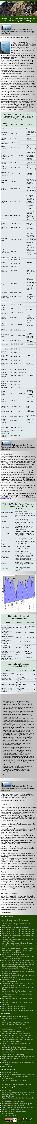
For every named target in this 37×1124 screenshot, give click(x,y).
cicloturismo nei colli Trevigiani (13, 1106)
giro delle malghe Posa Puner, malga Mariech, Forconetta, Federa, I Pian (18, 1040)
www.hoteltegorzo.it (6, 498)
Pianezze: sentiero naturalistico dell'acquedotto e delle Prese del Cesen (16, 1033)
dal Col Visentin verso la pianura (13, 1006)
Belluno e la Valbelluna (10, 1115)
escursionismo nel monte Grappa (13, 1102)
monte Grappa (7, 1090)
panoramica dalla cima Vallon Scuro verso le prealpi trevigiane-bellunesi (17, 992)
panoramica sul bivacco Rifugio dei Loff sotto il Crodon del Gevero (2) (18, 976)
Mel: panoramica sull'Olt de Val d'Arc (15, 968)
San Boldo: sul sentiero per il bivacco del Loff (18, 970)
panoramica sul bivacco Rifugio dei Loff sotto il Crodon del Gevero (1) (18, 973)
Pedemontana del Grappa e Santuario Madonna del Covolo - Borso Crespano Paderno (15, 1018)
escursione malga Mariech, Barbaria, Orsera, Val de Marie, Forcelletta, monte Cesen (18, 1036)
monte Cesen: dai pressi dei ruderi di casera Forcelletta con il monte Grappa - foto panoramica (17, 945)
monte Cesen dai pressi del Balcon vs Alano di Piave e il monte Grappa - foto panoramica (18, 961)
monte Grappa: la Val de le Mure (13, 1024)
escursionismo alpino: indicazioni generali (16, 1084)
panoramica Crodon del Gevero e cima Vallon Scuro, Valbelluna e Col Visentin (18, 984)
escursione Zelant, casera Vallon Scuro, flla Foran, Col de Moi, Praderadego (17, 1054)
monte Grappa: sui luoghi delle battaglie (16, 1022)
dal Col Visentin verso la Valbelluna (14, 1008)
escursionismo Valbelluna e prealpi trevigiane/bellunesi (14, 1112)
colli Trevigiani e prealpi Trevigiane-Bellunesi (17, 1107)
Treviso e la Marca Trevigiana (12, 1109)
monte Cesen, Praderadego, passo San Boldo (18, 1074)
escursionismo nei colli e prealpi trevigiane (17, 1104)
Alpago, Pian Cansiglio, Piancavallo (14, 1080)
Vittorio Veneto (7, 1066)
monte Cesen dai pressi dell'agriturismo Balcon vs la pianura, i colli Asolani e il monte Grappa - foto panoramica (18, 956)
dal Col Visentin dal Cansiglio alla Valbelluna (17, 1010)
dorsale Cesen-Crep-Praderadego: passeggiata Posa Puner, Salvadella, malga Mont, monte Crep (17, 1049)
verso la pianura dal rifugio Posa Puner (15, 928)
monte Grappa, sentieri (10, 1072)
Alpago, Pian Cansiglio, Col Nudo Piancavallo (18, 1098)
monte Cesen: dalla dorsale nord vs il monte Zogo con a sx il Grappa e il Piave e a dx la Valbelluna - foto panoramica (17, 951)
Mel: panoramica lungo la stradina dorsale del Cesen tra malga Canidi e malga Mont (18, 965)
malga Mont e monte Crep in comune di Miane (18, 930)
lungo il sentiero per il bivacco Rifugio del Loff (18, 1057)
